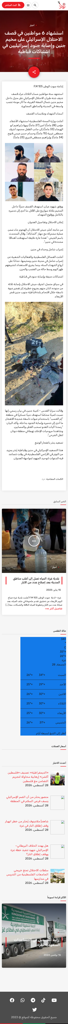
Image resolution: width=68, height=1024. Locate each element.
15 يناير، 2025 (53, 590)
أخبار (32, 25)
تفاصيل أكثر (53, 608)
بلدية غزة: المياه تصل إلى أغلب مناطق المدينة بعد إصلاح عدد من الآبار (36, 580)
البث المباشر (13, 5)
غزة (43, 479)
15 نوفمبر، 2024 (52, 955)
